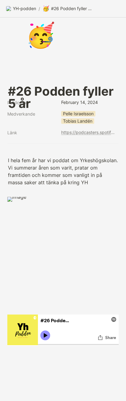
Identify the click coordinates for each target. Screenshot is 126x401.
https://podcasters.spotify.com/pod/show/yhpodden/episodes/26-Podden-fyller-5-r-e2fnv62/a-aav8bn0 (88, 132)
